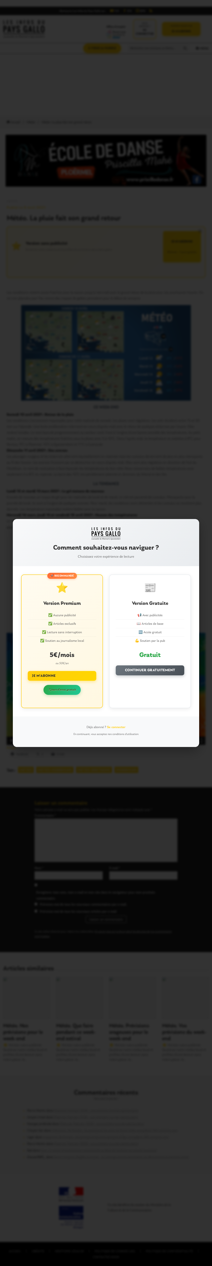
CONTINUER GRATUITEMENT (150, 670)
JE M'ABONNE (44, 676)
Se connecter (116, 727)
